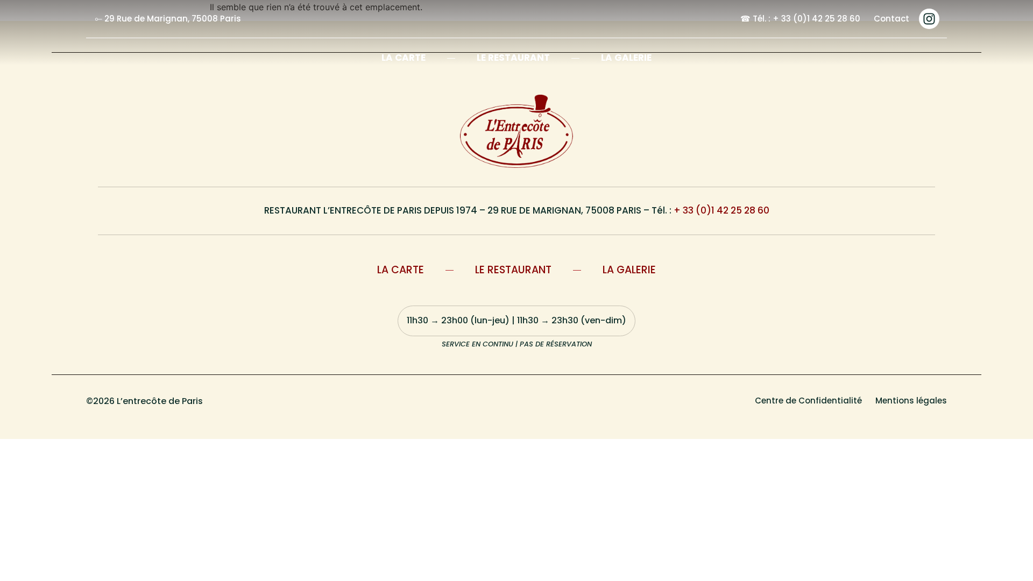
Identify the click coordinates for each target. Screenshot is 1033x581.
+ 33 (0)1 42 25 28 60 (721, 210)
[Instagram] (929, 19)
